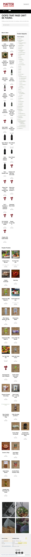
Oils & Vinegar (21, 74)
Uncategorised (20, 128)
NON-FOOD (20, 109)
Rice (19, 89)
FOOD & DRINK (20, 40)
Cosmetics (19, 38)
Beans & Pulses (21, 45)
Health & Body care (21, 113)
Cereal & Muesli (22, 93)
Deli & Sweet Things (22, 52)
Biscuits (20, 48)
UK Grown (21, 63)
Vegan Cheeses (21, 101)
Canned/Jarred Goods (23, 76)
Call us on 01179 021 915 (6, 546)
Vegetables (20, 104)
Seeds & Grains (21, 92)
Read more (5, 100)
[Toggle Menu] (10, 10)
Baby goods (20, 110)
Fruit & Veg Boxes (21, 121)
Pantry (20, 75)
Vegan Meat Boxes (22, 125)
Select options (11, 133)
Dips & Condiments (22, 81)
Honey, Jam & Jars (22, 84)
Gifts (20, 66)
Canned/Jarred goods (23, 78)
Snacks (20, 96)
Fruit (20, 61)
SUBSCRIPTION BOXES (21, 120)
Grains (21, 95)
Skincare (19, 119)
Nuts (19, 72)
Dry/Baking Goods (21, 54)
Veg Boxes (21, 122)
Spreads (21, 86)
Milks (20, 69)
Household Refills (20, 106)
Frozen (20, 57)
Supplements (21, 98)
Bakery (20, 41)
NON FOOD (20, 107)
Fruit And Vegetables (22, 64)
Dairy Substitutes (21, 50)
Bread (21, 43)
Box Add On (23, 123)
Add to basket (4, 51)
